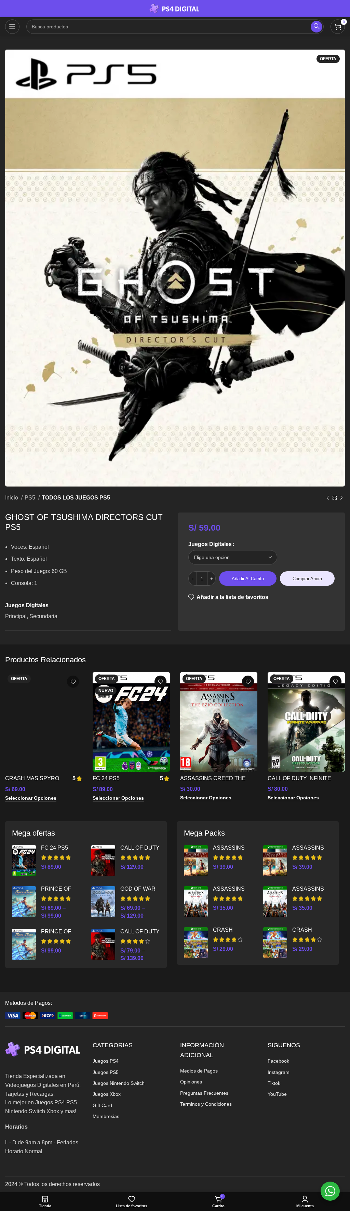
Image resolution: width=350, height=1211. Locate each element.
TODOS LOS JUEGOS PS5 (76, 498)
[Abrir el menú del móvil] (12, 27)
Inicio (12, 498)
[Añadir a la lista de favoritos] (73, 682)
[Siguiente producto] (341, 498)
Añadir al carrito (248, 578)
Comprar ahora (307, 578)
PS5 (31, 498)
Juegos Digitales (210, 544)
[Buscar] (316, 26)
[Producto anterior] (327, 498)
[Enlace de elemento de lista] (131, 1061)
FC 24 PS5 (106, 778)
